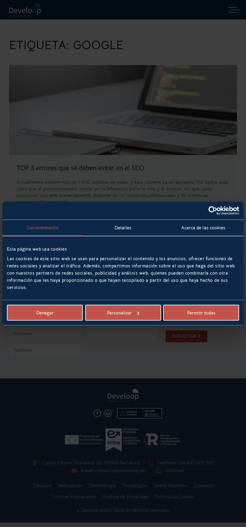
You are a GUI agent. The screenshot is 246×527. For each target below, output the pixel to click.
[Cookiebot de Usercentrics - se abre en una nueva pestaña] (213, 210)
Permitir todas (201, 312)
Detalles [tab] (123, 228)
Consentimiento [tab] (42, 228)
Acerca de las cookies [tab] (203, 228)
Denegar (45, 312)
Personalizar (119, 312)
